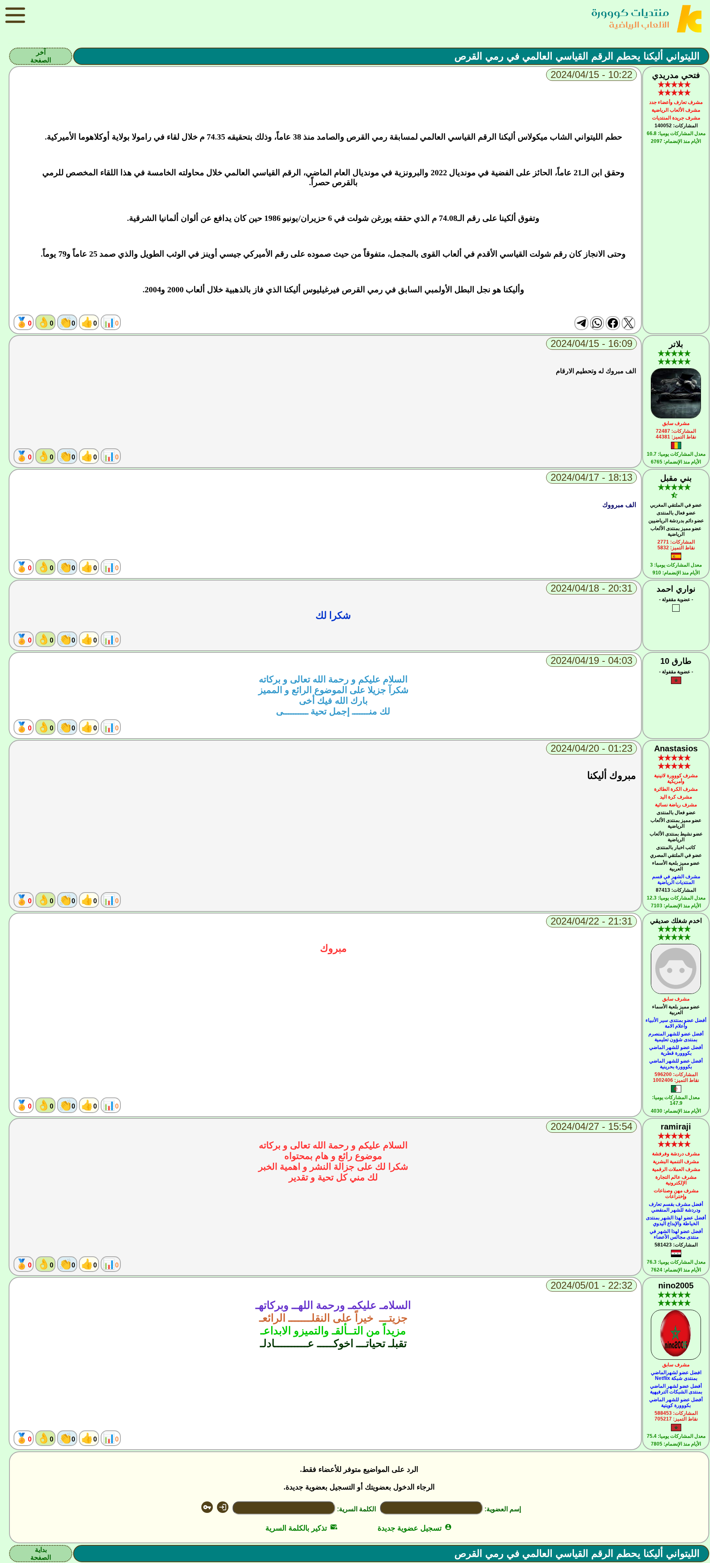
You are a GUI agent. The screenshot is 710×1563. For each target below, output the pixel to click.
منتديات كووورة (630, 12)
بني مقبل (676, 477)
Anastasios (676, 748)
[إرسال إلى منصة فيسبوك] (613, 323)
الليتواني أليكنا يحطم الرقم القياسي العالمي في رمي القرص (577, 56)
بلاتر (676, 344)
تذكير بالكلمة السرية (301, 1528)
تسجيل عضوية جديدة (415, 1528)
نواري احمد (676, 588)
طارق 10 (676, 661)
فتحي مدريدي (676, 75)
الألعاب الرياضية (639, 24)
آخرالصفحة (40, 56)
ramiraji (676, 1126)
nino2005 (676, 1285)
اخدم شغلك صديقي (676, 920)
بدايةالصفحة (40, 1553)
